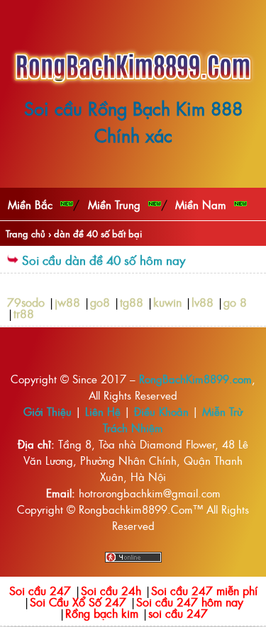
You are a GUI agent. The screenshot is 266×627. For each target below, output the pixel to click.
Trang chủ (25, 233)
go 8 (235, 301)
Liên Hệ (103, 411)
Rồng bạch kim (101, 612)
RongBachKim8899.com (195, 379)
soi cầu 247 (178, 612)
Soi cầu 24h (111, 590)
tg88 (131, 301)
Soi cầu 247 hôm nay (189, 601)
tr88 (23, 313)
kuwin (167, 301)
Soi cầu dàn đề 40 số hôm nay (103, 260)
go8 (100, 301)
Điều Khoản (161, 411)
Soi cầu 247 (40, 590)
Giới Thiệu (47, 411)
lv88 (203, 301)
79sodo (26, 301)
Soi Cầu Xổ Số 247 (78, 601)
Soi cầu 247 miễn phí (204, 590)
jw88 (67, 301)
